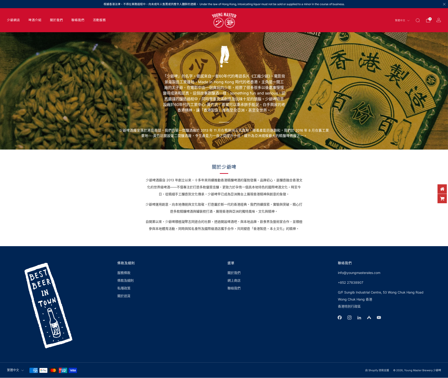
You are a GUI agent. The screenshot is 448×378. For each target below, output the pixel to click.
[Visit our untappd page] (369, 317)
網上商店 (234, 280)
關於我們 (56, 20)
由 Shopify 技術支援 (377, 370)
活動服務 (99, 20)
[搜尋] (417, 20)
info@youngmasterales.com (359, 273)
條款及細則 (125, 280)
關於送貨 (123, 296)
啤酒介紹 (35, 20)
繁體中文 (400, 20)
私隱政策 (123, 288)
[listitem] (224, 4)
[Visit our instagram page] (349, 317)
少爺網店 (13, 20)
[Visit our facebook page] (340, 317)
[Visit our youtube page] (379, 317)
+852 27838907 (350, 282)
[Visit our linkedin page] (359, 317)
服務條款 (123, 273)
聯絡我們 (77, 20)
